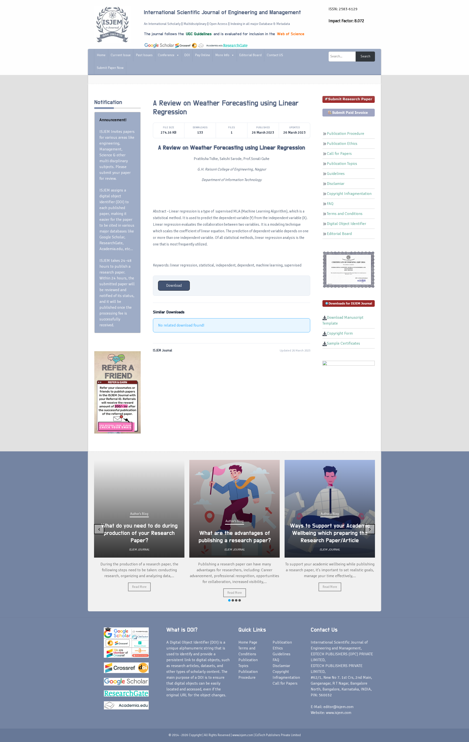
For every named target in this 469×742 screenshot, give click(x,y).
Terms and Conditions (344, 213)
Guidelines (336, 173)
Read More (139, 587)
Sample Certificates (343, 343)
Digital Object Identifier (346, 223)
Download (174, 285)
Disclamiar (335, 183)
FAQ (330, 203)
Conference (166, 55)
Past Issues (144, 55)
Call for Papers (339, 153)
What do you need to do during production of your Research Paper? (139, 533)
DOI (187, 55)
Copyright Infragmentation (349, 193)
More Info (222, 55)
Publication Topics (342, 163)
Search (365, 56)
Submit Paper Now (110, 68)
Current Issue (121, 55)
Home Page (247, 642)
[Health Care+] (117, 392)
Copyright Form (340, 333)
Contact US (275, 55)
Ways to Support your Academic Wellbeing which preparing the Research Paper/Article (330, 533)
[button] (229, 600)
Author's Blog (139, 514)
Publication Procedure (345, 133)
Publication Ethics (342, 143)
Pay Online (202, 55)
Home (101, 55)
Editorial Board (250, 55)
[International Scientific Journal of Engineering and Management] (112, 24)
